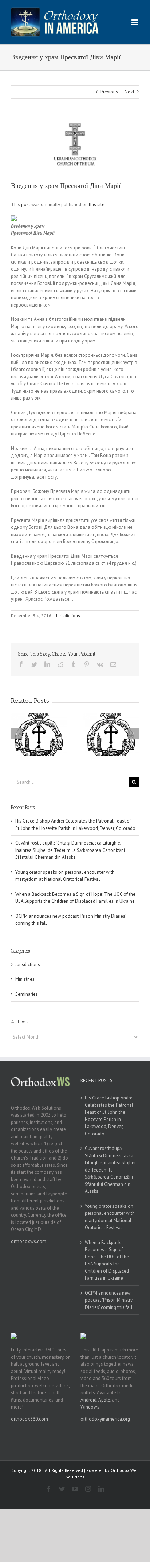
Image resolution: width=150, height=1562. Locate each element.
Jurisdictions (68, 615)
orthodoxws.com (28, 1241)
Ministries (25, 979)
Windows (89, 1407)
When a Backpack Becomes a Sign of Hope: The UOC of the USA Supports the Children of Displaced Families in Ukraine (107, 1260)
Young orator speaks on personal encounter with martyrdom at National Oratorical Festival (110, 1217)
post (25, 204)
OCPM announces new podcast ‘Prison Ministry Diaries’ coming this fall (109, 1300)
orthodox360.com (29, 1419)
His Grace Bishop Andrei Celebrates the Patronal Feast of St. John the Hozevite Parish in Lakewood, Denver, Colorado (109, 1116)
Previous (109, 92)
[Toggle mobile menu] (135, 22)
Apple (104, 1400)
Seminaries (26, 994)
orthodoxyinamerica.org (105, 1419)
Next (129, 92)
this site (96, 204)
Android (88, 1400)
